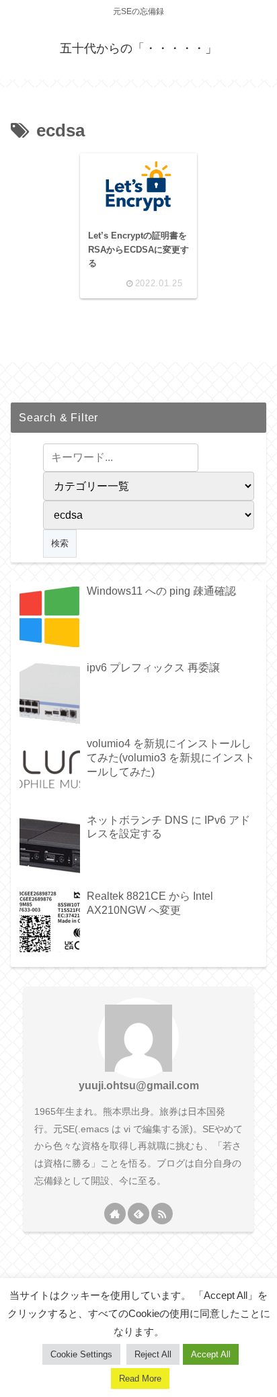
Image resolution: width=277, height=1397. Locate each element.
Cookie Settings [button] (81, 1354)
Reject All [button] (152, 1354)
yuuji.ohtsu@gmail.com (139, 1085)
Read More (140, 1378)
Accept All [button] (211, 1354)
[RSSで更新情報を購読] (162, 1213)
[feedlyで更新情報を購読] (138, 1213)
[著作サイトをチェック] (115, 1213)
